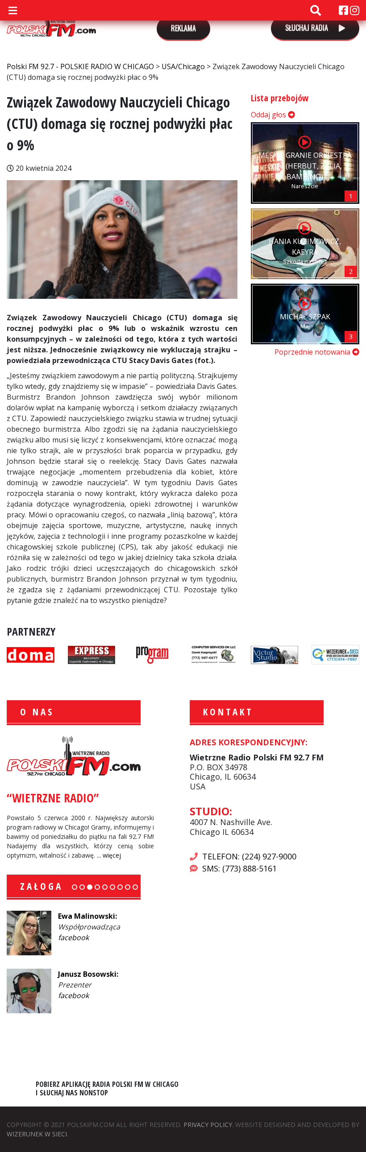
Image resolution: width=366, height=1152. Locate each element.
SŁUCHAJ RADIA (307, 27)
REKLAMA (183, 28)
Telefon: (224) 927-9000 (249, 856)
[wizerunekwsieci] (335, 654)
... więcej (109, 855)
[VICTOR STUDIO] (275, 654)
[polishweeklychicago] (152, 654)
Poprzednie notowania (313, 352)
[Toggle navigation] (12, 10)
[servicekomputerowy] (213, 654)
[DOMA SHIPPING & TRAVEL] (30, 654)
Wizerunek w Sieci (37, 1134)
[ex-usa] (92, 654)
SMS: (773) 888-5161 (239, 868)
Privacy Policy (207, 1124)
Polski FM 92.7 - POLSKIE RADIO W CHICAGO (51, 23)
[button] (74, 887)
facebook (73, 937)
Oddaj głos (269, 115)
